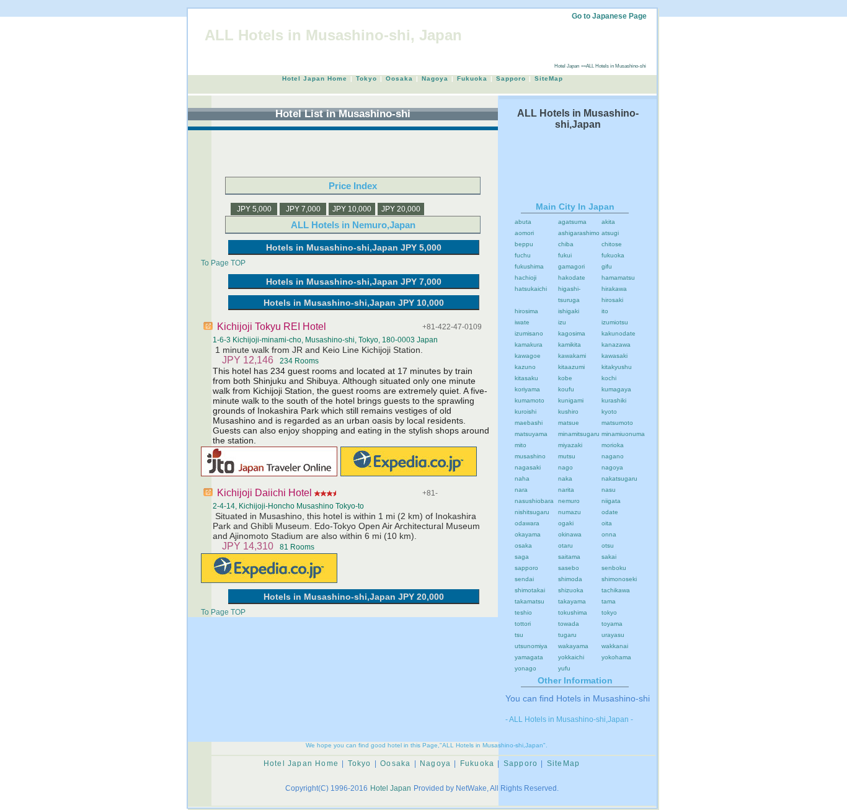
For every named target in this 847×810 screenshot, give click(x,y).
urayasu (612, 634)
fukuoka (612, 255)
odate (609, 512)
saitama (569, 556)
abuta (523, 221)
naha (522, 478)
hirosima (526, 311)
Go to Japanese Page (609, 16)
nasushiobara (534, 500)
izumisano (529, 333)
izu (562, 322)
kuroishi (525, 411)
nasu (608, 489)
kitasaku (526, 378)
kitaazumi (571, 366)
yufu (564, 668)
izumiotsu (614, 322)
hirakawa (614, 288)
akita (608, 221)
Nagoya (435, 78)
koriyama (527, 389)
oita (606, 523)
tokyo (609, 612)
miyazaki (570, 445)
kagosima (571, 333)
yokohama (616, 657)
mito (520, 445)
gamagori (571, 266)
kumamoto (529, 400)
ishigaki (568, 311)
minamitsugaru (579, 433)
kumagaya (616, 389)
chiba (566, 244)
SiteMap (548, 78)
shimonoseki (619, 579)
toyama (612, 623)
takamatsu (529, 601)
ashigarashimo (579, 232)
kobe (565, 378)
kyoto (609, 411)
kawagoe (528, 355)
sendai (524, 579)
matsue (568, 422)
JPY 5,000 (254, 209)
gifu (606, 266)
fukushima (529, 266)
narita (566, 489)
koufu (566, 389)
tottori (523, 623)
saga (522, 556)
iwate (522, 322)
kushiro (568, 411)
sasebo (568, 567)
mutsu (566, 456)
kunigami (570, 400)
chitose (611, 244)
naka (565, 478)
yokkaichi (571, 657)
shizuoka (570, 590)
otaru (565, 545)
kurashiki (613, 400)
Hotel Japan (566, 66)
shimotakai (530, 590)
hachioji (525, 277)
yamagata (529, 657)
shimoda (570, 579)
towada (568, 623)
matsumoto (617, 422)
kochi (608, 378)
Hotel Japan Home (314, 78)
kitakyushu (616, 366)
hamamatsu (618, 277)
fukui (565, 255)
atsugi (610, 232)
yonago (525, 668)
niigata (611, 500)
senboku (613, 567)
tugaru (567, 634)
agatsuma (572, 221)
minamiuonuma (623, 433)
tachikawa (615, 590)
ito (604, 311)
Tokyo (366, 78)
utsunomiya (531, 646)
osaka (523, 545)
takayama (572, 601)
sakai (608, 556)
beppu (524, 244)
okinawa (570, 534)
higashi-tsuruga (569, 294)
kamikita (569, 344)
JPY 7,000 (303, 209)
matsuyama (531, 433)
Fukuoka (472, 78)
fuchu (523, 255)
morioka (612, 445)
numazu (569, 512)
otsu (607, 545)
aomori (524, 232)
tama (608, 601)
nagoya (612, 467)
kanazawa (616, 344)
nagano (612, 456)
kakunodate (618, 333)
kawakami (572, 355)
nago (565, 467)
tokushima (572, 612)
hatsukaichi (531, 288)
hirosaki (612, 299)
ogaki (566, 523)
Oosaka (399, 78)
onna (608, 534)
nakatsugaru (619, 478)
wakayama (573, 646)
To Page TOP (223, 263)
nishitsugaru (532, 512)
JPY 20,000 (400, 209)
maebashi (529, 422)
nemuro (569, 500)
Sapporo (511, 78)
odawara (527, 523)
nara (521, 489)
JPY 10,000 (351, 209)
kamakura (529, 344)
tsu (519, 634)
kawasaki (614, 355)
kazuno (525, 366)
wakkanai (614, 646)
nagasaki (528, 467)
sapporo (526, 567)
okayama (528, 534)
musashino (530, 456)
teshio (523, 612)
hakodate (571, 277)
